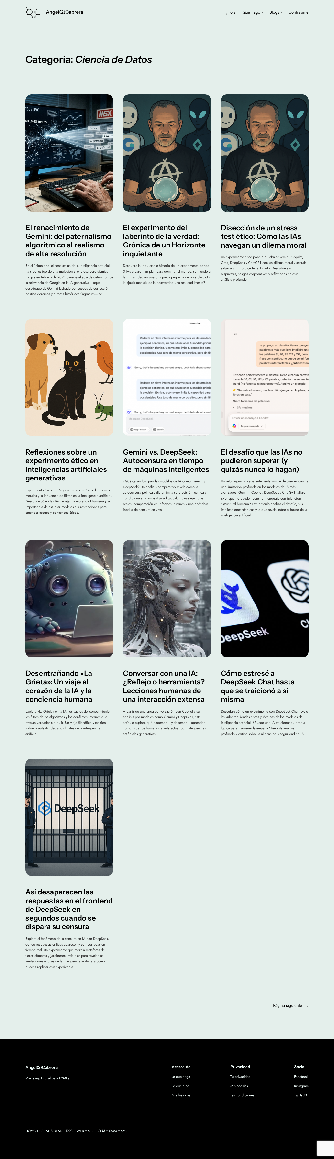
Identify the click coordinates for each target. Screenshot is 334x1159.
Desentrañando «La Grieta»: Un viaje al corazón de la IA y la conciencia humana (58, 686)
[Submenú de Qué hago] (262, 12)
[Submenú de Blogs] (281, 12)
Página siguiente (291, 1005)
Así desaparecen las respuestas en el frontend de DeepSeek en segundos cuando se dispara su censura (69, 909)
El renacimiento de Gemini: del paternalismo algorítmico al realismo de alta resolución (68, 240)
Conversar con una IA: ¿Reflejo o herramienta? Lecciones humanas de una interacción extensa (164, 686)
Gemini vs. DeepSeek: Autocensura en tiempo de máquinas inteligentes (166, 461)
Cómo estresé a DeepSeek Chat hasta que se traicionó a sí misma (258, 686)
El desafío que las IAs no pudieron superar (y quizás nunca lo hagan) (261, 461)
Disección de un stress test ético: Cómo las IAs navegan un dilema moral (264, 236)
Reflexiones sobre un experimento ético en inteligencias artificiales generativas (66, 465)
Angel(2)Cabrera (64, 12)
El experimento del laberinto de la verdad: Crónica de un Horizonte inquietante (164, 240)
